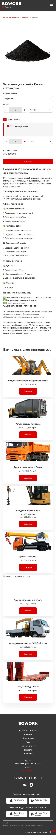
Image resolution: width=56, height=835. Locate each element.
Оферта (39, 825)
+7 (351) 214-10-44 (28, 777)
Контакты (28, 734)
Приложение (28, 738)
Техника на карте (28, 746)
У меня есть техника (28, 730)
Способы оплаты (30, 825)
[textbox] (15, 109)
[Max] (31, 785)
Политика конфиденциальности (13, 825)
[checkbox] (28, 119)
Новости (28, 750)
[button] (28, 161)
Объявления (28, 753)
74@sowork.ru (28, 770)
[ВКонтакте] (24, 785)
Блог (28, 742)
